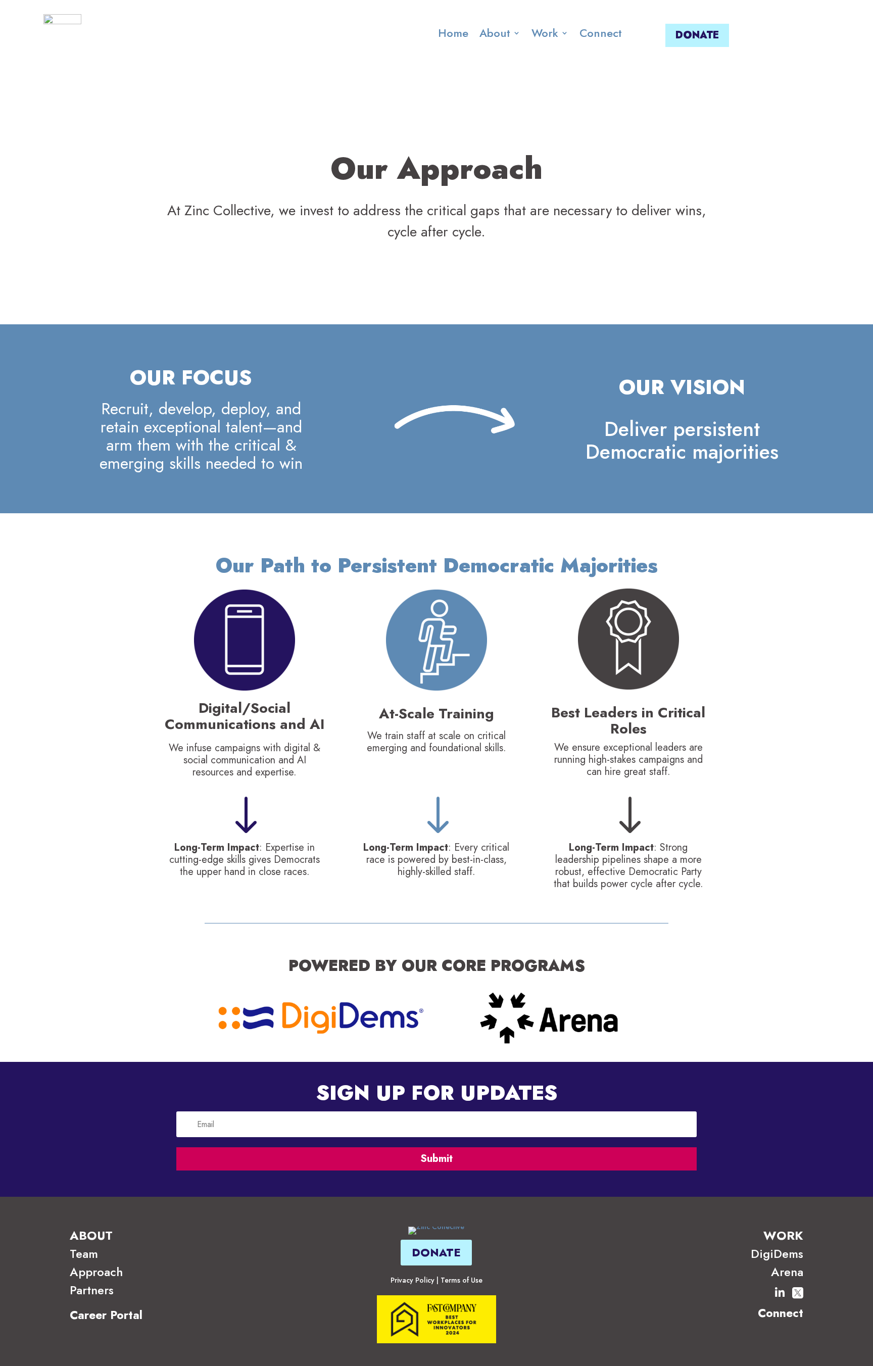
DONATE (697, 35)
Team (84, 1253)
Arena (787, 1272)
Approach (96, 1272)
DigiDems (777, 1253)
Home (453, 33)
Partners (92, 1290)
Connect (600, 33)
